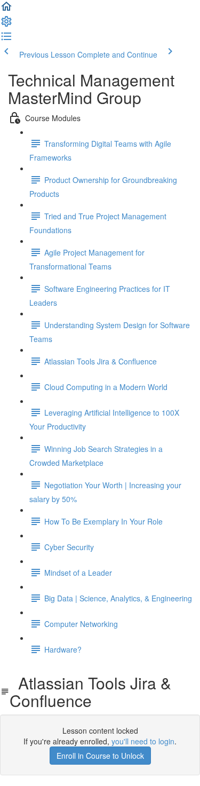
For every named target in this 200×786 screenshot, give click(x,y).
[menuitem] (6, 24)
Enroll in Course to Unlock (100, 755)
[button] (6, 9)
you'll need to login (142, 741)
